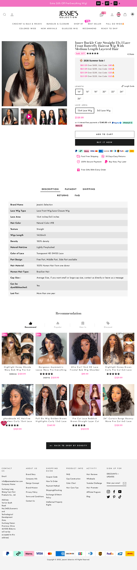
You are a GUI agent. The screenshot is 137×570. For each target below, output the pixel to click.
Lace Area (81, 105)
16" (87, 91)
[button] (93, 53)
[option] (34, 73)
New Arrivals (49, 28)
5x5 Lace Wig (103, 110)
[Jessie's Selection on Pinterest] (114, 496)
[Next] (65, 116)
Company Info (31, 478)
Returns (63, 195)
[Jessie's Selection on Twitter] (108, 496)
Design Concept (32, 483)
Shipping (89, 189)
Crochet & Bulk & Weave (27, 24)
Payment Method (53, 485)
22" (113, 91)
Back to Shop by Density (70, 445)
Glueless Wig (70, 28)
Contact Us (30, 501)
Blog (88, 496)
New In (82, 327)
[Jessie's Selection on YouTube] (119, 491)
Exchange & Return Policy (54, 496)
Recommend (90, 28)
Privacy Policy (31, 492)
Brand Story (30, 474)
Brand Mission (32, 487)
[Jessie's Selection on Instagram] (108, 491)
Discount (108, 327)
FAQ (77, 195)
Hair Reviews (92, 474)
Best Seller (94, 24)
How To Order (52, 481)
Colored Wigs (27, 28)
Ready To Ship (109, 28)
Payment (71, 189)
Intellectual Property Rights (54, 503)
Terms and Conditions (35, 496)
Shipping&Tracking (54, 490)
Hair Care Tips (72, 487)
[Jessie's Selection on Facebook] (114, 491)
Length (79, 86)
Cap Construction (73, 478)
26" (79, 98)
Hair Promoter (92, 487)
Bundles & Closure (58, 24)
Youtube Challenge (94, 483)
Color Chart (71, 483)
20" (104, 91)
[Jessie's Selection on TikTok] (119, 496)
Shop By (78, 24)
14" (79, 91)
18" (95, 91)
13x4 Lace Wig (85, 110)
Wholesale (91, 478)
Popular (58, 327)
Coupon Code (51, 476)
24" (121, 91)
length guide (129, 86)
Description (50, 189)
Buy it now (105, 142)
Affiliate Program (94, 492)
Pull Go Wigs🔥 (115, 24)
